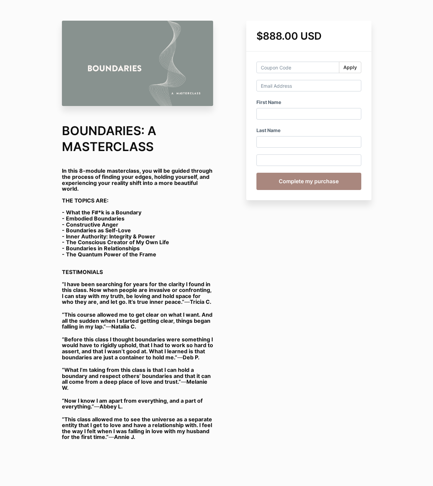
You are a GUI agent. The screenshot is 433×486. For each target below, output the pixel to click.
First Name (268, 102)
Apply (350, 67)
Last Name (268, 130)
